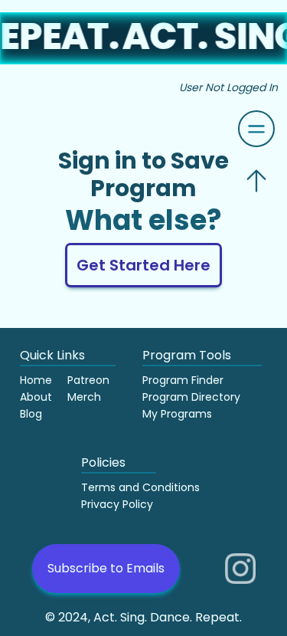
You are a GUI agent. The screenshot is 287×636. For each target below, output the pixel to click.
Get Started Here (143, 265)
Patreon (88, 380)
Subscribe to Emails (106, 568)
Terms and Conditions (140, 487)
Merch (84, 397)
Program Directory (191, 397)
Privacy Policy (117, 504)
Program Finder (182, 380)
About (36, 397)
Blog (31, 413)
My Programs (177, 413)
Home (36, 380)
